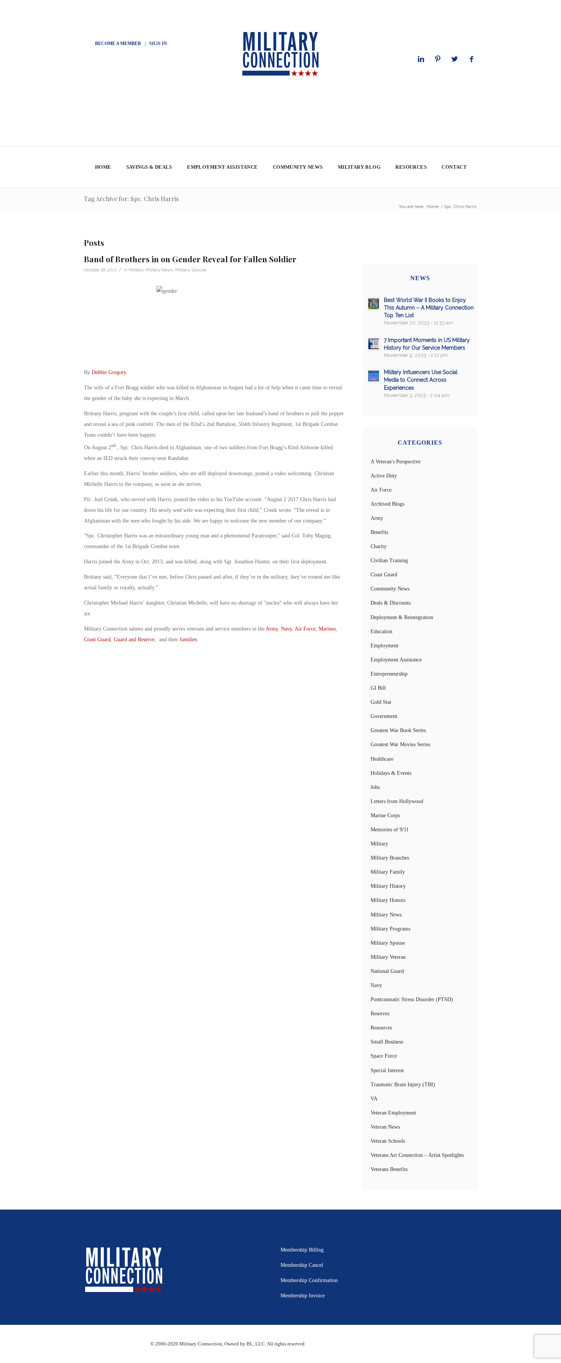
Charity (379, 546)
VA (374, 1099)
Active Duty (384, 476)
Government (384, 716)
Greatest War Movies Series (400, 744)
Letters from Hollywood (397, 801)
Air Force (305, 629)
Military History (388, 886)
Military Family (388, 872)
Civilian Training (389, 560)
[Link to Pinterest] (437, 59)
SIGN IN (158, 43)
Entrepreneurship (389, 674)
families (188, 639)
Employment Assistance (396, 660)
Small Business (387, 1042)
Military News (159, 270)
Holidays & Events (391, 773)
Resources (381, 1028)
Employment (384, 645)
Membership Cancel (301, 1265)
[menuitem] (102, 167)
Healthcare (382, 759)
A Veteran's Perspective (396, 462)
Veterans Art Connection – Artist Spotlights (417, 1155)
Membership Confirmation (309, 1280)
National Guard (387, 971)
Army (272, 629)
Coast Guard (97, 639)
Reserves (380, 1013)
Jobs (375, 787)
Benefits (379, 532)
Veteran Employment (393, 1113)
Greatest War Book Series (398, 730)
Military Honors (388, 900)
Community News (390, 589)
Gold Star (381, 702)
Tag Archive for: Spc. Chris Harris (131, 199)
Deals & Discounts (391, 603)
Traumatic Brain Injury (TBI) (403, 1084)
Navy (286, 629)
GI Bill (378, 688)
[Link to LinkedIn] (421, 59)
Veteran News (385, 1127)
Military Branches (390, 858)
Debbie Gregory (109, 372)
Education (381, 631)
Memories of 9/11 (390, 829)
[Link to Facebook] (471, 59)
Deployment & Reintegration (402, 617)
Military (136, 270)
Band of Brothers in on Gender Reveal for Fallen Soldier (190, 258)
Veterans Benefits (389, 1169)
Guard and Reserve (134, 639)
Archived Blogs (387, 504)
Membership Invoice (302, 1295)
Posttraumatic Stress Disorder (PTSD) (412, 999)
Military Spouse (190, 270)
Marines (327, 629)
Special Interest (387, 1070)
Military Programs (390, 929)
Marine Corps (385, 815)
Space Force (384, 1056)
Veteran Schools (388, 1141)
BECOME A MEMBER (118, 43)
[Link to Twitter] (454, 59)
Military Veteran (388, 957)
